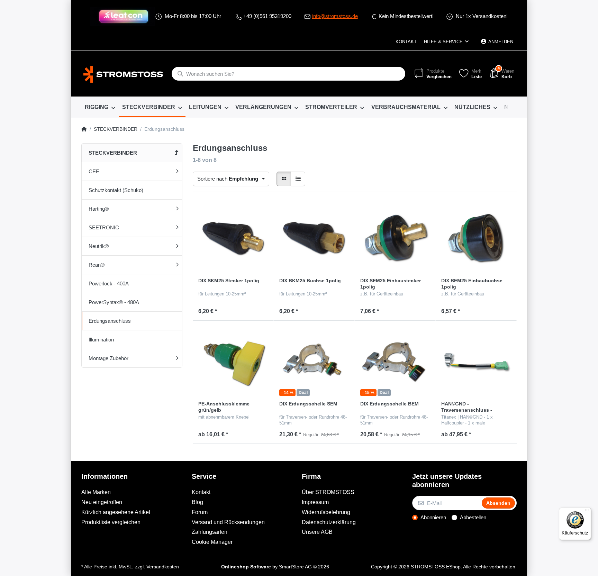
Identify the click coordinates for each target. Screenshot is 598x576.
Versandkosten (162, 566)
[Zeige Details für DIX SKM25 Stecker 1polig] (233, 238)
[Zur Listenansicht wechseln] (298, 179)
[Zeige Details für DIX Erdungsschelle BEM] (395, 361)
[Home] (84, 129)
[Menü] (587, 512)
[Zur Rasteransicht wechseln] (284, 179)
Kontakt (406, 41)
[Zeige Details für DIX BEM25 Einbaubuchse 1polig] (476, 238)
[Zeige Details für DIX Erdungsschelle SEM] (314, 361)
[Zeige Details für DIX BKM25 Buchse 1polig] (314, 238)
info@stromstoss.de (335, 16)
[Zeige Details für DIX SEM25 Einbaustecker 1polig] (395, 238)
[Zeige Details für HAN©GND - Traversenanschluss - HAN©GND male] (476, 361)
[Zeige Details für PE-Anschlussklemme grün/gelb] (233, 361)
